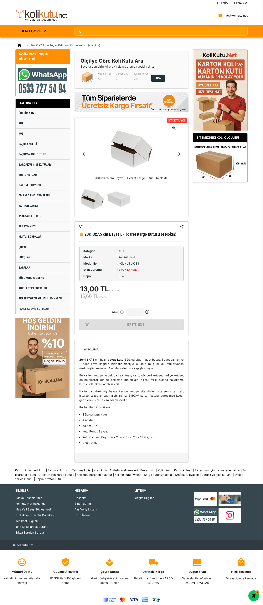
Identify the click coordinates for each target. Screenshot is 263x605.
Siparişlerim (83, 503)
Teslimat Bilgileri (26, 521)
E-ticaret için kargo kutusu (56, 475)
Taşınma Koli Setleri (32, 154)
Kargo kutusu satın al (158, 475)
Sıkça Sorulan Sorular (30, 532)
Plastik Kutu (27, 226)
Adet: (115, 311)
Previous (83, 154)
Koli (21, 133)
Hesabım (240, 3)
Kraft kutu (100, 470)
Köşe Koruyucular (31, 278)
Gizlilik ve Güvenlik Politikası (34, 515)
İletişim (222, 3)
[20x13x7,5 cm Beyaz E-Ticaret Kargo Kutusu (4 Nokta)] (92, 199)
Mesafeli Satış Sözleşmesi (33, 509)
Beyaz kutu (147, 470)
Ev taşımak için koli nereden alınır (217, 470)
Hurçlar (24, 257)
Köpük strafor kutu (48, 479)
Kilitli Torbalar (30, 236)
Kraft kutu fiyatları (187, 475)
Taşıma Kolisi (27, 144)
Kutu (21, 123)
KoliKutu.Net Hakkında (30, 503)
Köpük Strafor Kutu (32, 288)
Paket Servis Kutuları (33, 309)
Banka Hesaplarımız (28, 498)
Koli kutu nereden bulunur (94, 475)
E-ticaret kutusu (59, 470)
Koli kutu (39, 470)
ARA (158, 78)
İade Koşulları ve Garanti (31, 527)
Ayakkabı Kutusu (29, 216)
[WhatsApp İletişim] (205, 515)
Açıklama (91, 349)
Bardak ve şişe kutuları (217, 475)
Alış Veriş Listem (86, 509)
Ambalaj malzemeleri (124, 470)
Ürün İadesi (82, 515)
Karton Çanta (28, 206)
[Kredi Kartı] (205, 499)
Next (179, 154)
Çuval (22, 247)
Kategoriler (34, 31)
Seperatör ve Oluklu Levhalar (40, 298)
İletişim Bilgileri (144, 498)
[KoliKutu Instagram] (230, 515)
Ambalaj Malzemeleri (34, 195)
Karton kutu (23, 470)
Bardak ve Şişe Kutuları (35, 164)
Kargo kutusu (183, 470)
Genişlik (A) (122, 73)
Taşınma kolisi (81, 470)
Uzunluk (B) (104, 73)
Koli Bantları (28, 175)
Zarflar (24, 267)
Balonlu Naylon (29, 185)
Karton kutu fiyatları (128, 475)
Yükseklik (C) (141, 73)
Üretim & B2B (27, 113)
